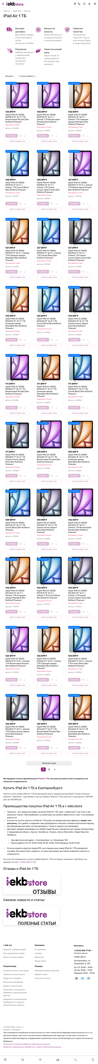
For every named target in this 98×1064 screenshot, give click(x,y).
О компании (40, 949)
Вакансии (39, 957)
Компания (39, 945)
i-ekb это (7, 945)
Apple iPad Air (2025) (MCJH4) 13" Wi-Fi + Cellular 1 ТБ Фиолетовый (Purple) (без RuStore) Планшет (79, 527)
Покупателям (9, 966)
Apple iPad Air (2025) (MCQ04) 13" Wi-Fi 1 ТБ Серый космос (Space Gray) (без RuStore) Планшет (47, 527)
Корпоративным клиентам (47, 970)
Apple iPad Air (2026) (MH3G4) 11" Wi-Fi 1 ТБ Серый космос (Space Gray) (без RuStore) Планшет (15, 459)
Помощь (39, 966)
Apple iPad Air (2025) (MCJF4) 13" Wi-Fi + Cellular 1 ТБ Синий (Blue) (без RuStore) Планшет (48, 594)
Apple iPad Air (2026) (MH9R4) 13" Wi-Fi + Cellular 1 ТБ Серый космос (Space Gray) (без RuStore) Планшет (48, 187)
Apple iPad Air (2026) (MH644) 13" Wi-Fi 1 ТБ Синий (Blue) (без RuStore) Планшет (49, 322)
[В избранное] (20, 136)
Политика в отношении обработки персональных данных (15, 993)
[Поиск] (75, 1060)
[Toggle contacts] (79, 4)
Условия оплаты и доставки (16, 970)
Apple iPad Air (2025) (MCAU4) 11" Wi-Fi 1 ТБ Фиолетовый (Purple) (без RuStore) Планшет (48, 730)
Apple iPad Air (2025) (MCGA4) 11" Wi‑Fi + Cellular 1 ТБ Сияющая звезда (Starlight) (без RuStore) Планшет (49, 663)
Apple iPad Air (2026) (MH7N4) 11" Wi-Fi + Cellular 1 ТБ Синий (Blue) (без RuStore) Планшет (49, 254)
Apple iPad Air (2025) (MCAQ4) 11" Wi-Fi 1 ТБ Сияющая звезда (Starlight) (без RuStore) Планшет (79, 731)
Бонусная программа (13, 982)
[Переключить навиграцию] (3, 4)
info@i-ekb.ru (80, 957)
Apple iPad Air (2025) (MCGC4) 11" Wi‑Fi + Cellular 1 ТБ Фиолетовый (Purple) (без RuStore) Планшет (17, 662)
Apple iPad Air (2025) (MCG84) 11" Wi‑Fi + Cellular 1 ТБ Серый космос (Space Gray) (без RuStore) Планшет (17, 731)
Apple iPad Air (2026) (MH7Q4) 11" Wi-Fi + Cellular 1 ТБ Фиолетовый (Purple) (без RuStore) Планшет (80, 186)
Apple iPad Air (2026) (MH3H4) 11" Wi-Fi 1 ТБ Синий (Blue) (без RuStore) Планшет (80, 390)
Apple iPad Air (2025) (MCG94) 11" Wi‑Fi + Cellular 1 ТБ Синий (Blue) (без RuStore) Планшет (80, 662)
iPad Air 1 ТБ (43, 778)
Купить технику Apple (13, 957)
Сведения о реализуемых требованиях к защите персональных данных (15, 1002)
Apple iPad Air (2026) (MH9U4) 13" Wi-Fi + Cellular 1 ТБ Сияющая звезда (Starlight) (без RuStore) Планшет (78, 119)
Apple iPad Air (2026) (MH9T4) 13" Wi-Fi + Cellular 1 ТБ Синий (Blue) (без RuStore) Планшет (17, 186)
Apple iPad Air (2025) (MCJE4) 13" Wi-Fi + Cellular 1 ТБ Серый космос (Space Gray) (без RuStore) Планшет (79, 595)
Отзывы (38, 953)
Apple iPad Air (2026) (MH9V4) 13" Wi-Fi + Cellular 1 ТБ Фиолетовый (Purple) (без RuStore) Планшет (48, 119)
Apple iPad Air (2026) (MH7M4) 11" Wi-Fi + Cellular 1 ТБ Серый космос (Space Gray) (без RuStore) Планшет (79, 255)
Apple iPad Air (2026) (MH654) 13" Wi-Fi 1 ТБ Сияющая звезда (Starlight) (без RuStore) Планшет (16, 323)
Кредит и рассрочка (12, 986)
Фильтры (9, 76)
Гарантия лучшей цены (14, 974)
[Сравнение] (57, 1060)
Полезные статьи (43, 978)
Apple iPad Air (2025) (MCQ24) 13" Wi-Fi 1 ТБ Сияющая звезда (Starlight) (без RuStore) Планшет (79, 459)
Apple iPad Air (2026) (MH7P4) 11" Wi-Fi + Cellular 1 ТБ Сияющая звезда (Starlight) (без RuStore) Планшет (17, 255)
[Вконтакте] (76, 978)
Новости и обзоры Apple (14, 949)
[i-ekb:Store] (15, 4)
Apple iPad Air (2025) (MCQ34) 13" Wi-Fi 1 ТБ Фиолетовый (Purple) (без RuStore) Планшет (48, 458)
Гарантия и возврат (12, 978)
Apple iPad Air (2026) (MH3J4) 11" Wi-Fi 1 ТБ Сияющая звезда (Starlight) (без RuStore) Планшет (47, 391)
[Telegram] (88, 978)
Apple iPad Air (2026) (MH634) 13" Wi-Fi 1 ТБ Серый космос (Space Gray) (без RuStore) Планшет (78, 323)
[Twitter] (82, 978)
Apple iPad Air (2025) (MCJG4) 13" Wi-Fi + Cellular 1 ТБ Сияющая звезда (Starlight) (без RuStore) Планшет (15, 595)
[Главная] (5, 1060)
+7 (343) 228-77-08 (27, 862)
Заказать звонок (80, 953)
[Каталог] (93, 1060)
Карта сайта (40, 961)
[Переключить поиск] (84, 4)
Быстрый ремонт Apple (14, 953)
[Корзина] (22, 1060)
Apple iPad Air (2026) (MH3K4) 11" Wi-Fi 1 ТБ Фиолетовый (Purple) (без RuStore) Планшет (17, 390)
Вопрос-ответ (41, 974)
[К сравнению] (25, 136)
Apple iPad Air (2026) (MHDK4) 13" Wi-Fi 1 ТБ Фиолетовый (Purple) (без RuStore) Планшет (17, 118)
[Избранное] (40, 1060)
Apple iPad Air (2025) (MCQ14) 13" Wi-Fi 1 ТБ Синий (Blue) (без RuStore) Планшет (17, 526)
